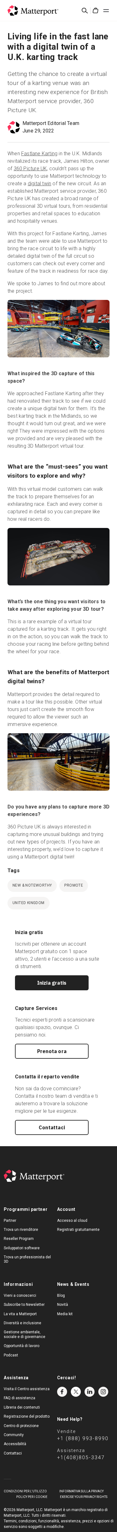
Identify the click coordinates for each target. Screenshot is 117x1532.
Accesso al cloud (72, 1220)
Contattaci (52, 1127)
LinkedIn (90, 1392)
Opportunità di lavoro (21, 1346)
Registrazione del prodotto (27, 1416)
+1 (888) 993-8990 (83, 1438)
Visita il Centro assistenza (27, 1389)
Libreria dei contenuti (22, 1407)
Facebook (62, 1392)
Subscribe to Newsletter (24, 1304)
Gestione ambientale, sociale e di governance (24, 1334)
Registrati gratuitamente (78, 1229)
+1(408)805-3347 (81, 1457)
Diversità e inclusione (22, 1323)
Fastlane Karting (39, 154)
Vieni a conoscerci (20, 1295)
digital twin (39, 184)
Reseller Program (19, 1238)
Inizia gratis (52, 983)
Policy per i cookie (31, 1497)
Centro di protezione (21, 1426)
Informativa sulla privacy (81, 1491)
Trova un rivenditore (21, 1229)
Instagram (103, 1392)
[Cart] (95, 10)
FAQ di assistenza (19, 1398)
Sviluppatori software (22, 1248)
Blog (61, 1295)
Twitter (76, 1392)
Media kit (65, 1314)
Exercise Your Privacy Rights (83, 1497)
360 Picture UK (30, 169)
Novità (62, 1304)
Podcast (11, 1355)
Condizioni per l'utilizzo (25, 1491)
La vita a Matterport (20, 1314)
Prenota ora (51, 1051)
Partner (10, 1220)
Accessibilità (15, 1444)
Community (14, 1435)
